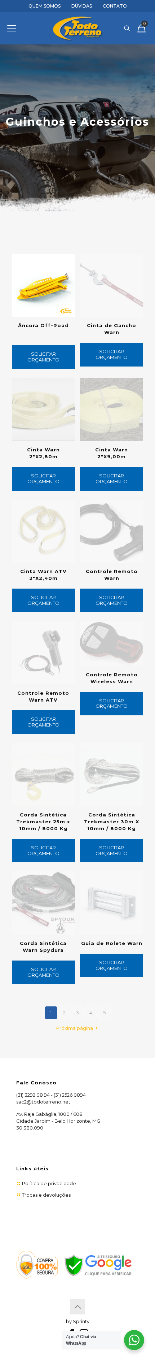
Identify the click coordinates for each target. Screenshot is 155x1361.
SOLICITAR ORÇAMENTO (43, 357)
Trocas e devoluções (46, 1195)
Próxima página (75, 1028)
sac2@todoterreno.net (43, 1102)
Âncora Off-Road (43, 325)
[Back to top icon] (77, 1306)
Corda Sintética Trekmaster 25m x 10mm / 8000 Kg (43, 821)
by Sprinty (77, 1321)
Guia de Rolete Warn (111, 943)
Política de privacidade (49, 1183)
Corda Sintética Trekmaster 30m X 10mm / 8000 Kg (111, 821)
